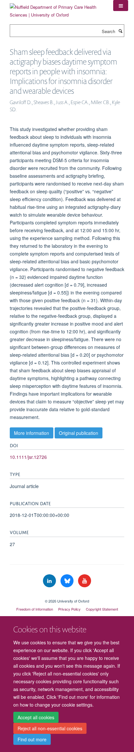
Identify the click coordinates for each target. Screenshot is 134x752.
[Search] (120, 30)
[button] (120, 5)
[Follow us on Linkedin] (50, 581)
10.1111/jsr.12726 (28, 457)
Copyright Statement (102, 609)
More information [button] (31, 433)
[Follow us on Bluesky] (67, 581)
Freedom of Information (34, 609)
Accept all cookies (36, 717)
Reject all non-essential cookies (50, 728)
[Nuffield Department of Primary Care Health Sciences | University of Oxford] (56, 9)
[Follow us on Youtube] (84, 581)
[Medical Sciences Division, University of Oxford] (67, 595)
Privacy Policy (69, 609)
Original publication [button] (78, 433)
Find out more (32, 739)
